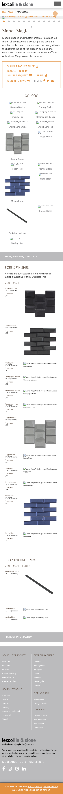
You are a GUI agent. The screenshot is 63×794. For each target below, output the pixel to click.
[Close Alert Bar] (49, 790)
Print (40, 75)
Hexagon (38, 669)
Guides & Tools (40, 716)
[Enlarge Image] (31, 17)
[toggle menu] (57, 4)
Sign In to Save (16, 80)
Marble (5, 699)
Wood (4, 719)
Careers (35, 762)
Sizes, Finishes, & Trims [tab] (19, 256)
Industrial (6, 715)
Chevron (37, 661)
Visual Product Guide (21, 66)
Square (37, 685)
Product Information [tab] (18, 636)
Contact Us (38, 727)
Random (37, 677)
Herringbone (39, 665)
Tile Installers (40, 720)
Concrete (6, 695)
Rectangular (39, 681)
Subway (5, 707)
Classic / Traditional (11, 711)
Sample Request (17, 75)
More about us (12, 762)
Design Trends (40, 703)
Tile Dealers (39, 723)
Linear (36, 673)
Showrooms (39, 699)
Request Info (15, 71)
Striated (5, 703)
